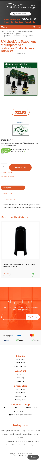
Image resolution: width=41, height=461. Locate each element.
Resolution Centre (20, 366)
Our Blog (20, 378)
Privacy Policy (20, 393)
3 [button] (16, 282)
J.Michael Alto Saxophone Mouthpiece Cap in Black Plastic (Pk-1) (19, 265)
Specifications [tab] (8, 193)
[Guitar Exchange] (20, 6)
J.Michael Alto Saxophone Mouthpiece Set (18, 36)
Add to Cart (21, 168)
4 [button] (19, 282)
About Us (20, 374)
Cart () (37, 27)
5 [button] (22, 282)
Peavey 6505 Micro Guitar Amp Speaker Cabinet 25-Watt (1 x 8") (19, 452)
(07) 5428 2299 (20, 19)
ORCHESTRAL (10, 32)
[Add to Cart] (33, 275)
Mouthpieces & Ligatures (12, 34)
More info (14, 140)
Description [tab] (7, 188)
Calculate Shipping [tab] (9, 199)
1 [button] (9, 282)
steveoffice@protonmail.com (21, 415)
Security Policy (20, 400)
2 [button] (13, 282)
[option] (20, 79)
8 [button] (31, 282)
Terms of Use (20, 389)
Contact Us (20, 381)
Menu (5, 27)
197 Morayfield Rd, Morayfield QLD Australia (21, 408)
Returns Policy (20, 396)
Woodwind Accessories (25, 32)
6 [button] (25, 282)
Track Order (20, 363)
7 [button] (28, 282)
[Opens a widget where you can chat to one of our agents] (33, 457)
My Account (20, 359)
